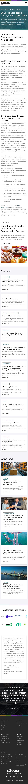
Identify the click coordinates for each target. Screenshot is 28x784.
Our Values (19, 738)
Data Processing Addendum (7, 756)
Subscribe (19, 742)
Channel (3, 721)
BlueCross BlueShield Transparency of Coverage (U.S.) (20, 756)
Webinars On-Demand (21, 723)
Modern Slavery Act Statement (5, 759)
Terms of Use (17, 752)
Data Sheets (19, 725)
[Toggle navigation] (26, 3)
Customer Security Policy (6, 761)
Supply (2, 729)
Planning (3, 723)
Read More (5, 289)
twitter (10, 776)
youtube (21, 776)
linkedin (18, 776)
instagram (14, 776)
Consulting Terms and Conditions (19, 761)
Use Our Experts (14, 708)
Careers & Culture (20, 740)
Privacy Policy (4, 752)
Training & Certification (6, 742)
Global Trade (4, 725)
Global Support (4, 736)
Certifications (17, 759)
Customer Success (5, 738)
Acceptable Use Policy (6, 754)
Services (3, 740)
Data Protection (4, 763)
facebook (6, 776)
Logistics (3, 727)
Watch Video (5, 413)
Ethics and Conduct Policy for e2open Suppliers (20, 765)
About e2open (20, 736)
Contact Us (19, 744)
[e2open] (5, 3)
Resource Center (20, 721)
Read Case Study (7, 243)
